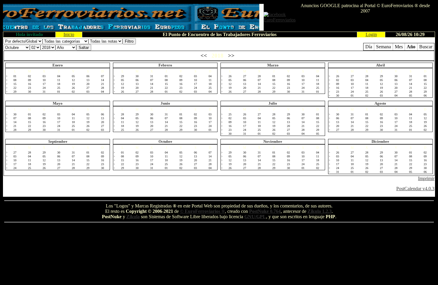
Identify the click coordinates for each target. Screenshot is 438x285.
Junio (165, 103)
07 (102, 76)
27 (87, 87)
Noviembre (272, 141)
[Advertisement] (365, 23)
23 (29, 87)
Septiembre (57, 141)
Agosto (380, 103)
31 (44, 91)
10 (44, 80)
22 (14, 87)
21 (102, 84)
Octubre (165, 141)
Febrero (165, 65)
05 (73, 76)
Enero (57, 65)
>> (231, 55)
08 (14, 80)
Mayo (58, 103)
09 (29, 80)
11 (58, 80)
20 (87, 84)
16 (29, 84)
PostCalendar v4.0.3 (415, 188)
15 (14, 84)
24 (44, 87)
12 (73, 80)
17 (44, 84)
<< (204, 55)
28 (102, 87)
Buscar (425, 46)
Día (368, 46)
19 (73, 84)
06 (87, 76)
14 (102, 80)
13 (87, 80)
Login (371, 34)
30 (29, 91)
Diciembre (380, 141)
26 (73, 87)
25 (58, 87)
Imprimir (426, 178)
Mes (399, 46)
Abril (380, 65)
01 (14, 76)
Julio (272, 103)
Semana (383, 46)
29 (14, 91)
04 (58, 76)
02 (29, 76)
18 (58, 84)
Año (411, 46)
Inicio (68, 34)
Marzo (273, 65)
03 (44, 76)
